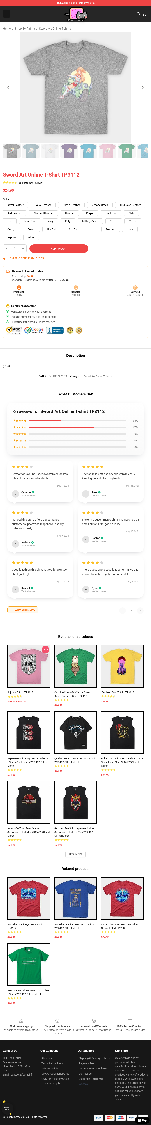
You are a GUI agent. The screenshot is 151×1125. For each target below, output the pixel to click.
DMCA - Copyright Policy (55, 1073)
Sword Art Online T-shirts (55, 28)
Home (7, 28)
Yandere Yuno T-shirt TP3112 (117, 692)
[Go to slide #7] (127, 151)
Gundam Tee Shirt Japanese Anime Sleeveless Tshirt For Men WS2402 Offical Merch (74, 832)
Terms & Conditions (52, 1063)
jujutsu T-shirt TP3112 (20, 692)
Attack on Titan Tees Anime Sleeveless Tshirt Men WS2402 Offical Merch (28, 832)
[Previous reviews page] (122, 610)
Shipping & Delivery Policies (94, 1058)
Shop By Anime (25, 28)
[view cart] (144, 14)
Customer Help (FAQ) (91, 1078)
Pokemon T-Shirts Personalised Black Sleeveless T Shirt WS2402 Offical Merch (122, 762)
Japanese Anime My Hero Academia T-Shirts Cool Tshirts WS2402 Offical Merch (27, 762)
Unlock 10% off (7, 1109)
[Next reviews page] (140, 610)
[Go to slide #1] (12, 151)
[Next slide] (142, 87)
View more (76, 854)
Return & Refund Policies (93, 1068)
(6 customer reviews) (31, 182)
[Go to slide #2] (31, 151)
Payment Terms (88, 1063)
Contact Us (85, 1073)
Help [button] (144, 1120)
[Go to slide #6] (107, 151)
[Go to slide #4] (69, 151)
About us (46, 1058)
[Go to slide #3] (50, 151)
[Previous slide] (9, 87)
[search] (138, 14)
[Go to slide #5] (88, 151)
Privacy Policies (50, 1068)
